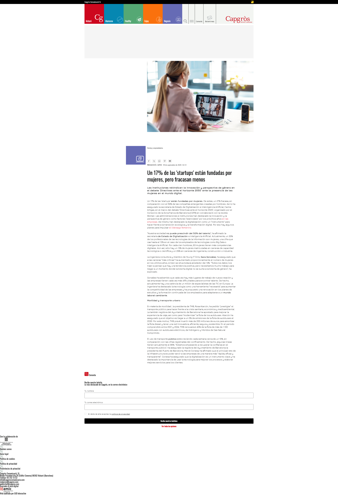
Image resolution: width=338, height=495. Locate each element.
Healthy (128, 21)
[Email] (170, 161)
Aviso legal (4, 454)
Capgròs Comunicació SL (92, 2)
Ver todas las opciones (169, 426)
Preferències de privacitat (10, 468)
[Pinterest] (164, 161)
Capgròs (233, 19)
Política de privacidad (8, 463)
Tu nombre (89, 391)
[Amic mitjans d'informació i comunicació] (169, 489)
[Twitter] (154, 161)
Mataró (88, 21)
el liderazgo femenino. (180, 227)
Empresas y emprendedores (136, 155)
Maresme (109, 21)
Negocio (167, 21)
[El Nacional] (252, 2)
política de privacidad (120, 414)
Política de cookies (7, 458)
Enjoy (146, 21)
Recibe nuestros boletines (169, 421)
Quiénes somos (6, 449)
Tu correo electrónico (93, 402)
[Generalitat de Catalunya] (169, 441)
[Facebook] (148, 161)
